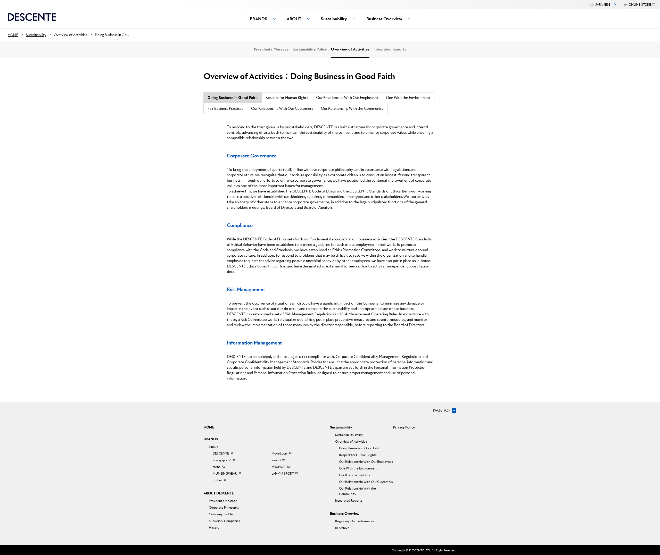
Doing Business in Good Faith (359, 448)
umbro (217, 480)
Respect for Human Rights (287, 97)
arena (216, 467)
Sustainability (341, 427)
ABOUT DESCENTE (219, 493)
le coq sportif (222, 460)
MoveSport (279, 453)
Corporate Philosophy (224, 507)
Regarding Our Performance (354, 521)
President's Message (271, 49)
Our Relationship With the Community (352, 108)
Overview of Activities (350, 49)
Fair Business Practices (225, 108)
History (214, 527)
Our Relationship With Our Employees (347, 97)
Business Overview (344, 513)
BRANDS (211, 439)
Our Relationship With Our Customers (282, 108)
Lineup (213, 447)
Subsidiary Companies (224, 521)
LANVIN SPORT (282, 473)
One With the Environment (408, 97)
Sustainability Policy (310, 49)
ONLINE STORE (640, 4)
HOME (209, 427)
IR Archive (342, 528)
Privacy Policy (404, 427)
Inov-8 (275, 460)
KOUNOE (278, 467)
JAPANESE (602, 4)
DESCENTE (221, 453)
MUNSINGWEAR (225, 473)
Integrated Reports (390, 49)
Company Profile (221, 514)
